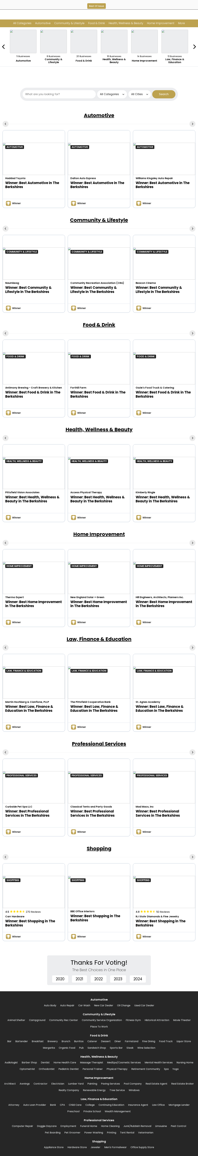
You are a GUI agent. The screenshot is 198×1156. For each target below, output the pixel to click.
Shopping (99, 848)
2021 (79, 979)
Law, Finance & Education (99, 639)
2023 (118, 979)
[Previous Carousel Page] (3, 46)
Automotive (99, 115)
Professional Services (99, 743)
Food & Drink (99, 324)
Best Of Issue (96, 6)
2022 (98, 979)
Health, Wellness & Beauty (99, 429)
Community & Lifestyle (99, 220)
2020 (60, 979)
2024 (137, 979)
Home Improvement (99, 534)
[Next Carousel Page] (194, 46)
